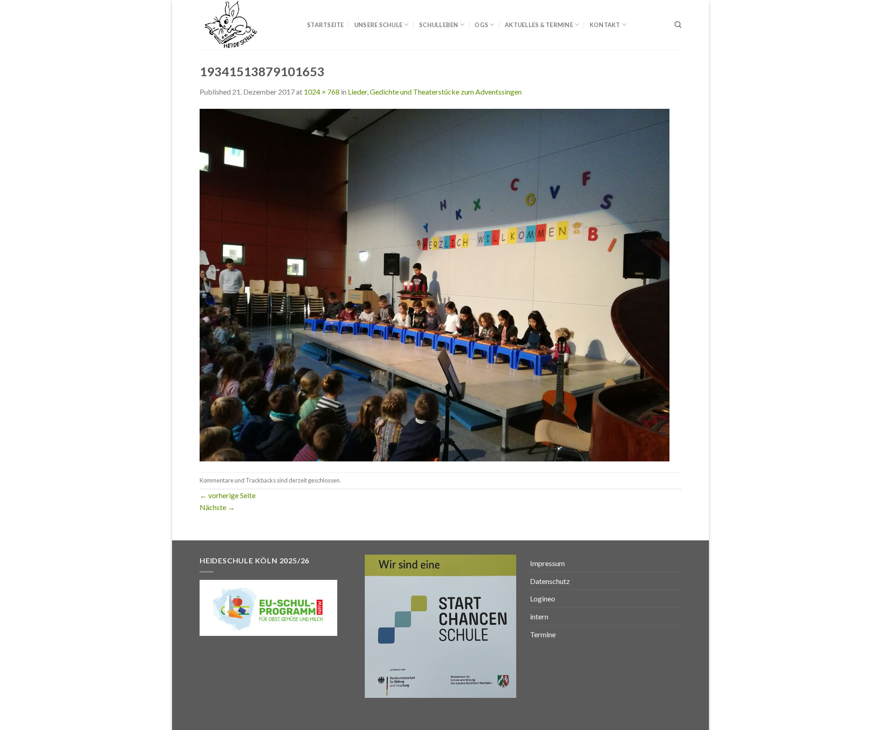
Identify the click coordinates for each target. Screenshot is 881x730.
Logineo (542, 598)
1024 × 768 (322, 91)
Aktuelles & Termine (539, 24)
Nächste (217, 507)
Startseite (325, 24)
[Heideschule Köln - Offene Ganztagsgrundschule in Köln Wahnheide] (246, 25)
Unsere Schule (378, 24)
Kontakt (605, 24)
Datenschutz (550, 581)
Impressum (547, 563)
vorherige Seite (228, 495)
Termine (543, 634)
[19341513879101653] (434, 284)
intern (539, 616)
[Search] (678, 25)
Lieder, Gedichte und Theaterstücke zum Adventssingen (435, 91)
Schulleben (438, 24)
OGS (481, 24)
